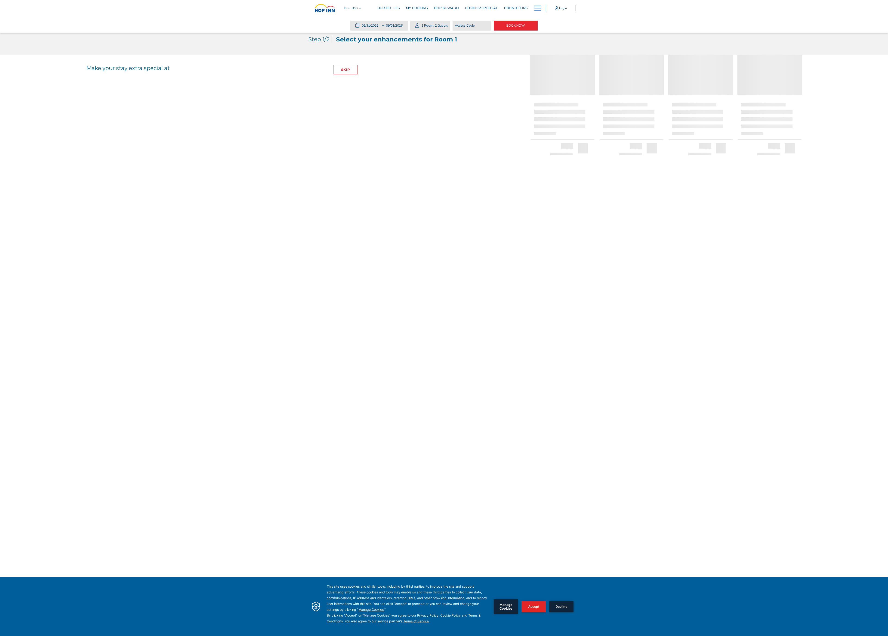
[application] (444, 606)
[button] (371, 25)
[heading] (382, 39)
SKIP (345, 69)
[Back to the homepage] (324, 8)
